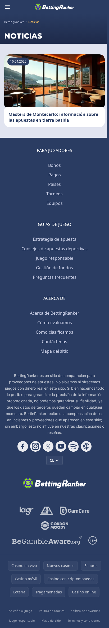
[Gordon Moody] (54, 525)
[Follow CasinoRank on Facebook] (22, 446)
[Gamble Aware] (47, 540)
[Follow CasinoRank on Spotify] (73, 446)
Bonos (54, 165)
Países (54, 184)
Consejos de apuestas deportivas (54, 249)
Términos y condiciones (84, 620)
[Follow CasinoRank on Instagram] (35, 446)
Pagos (54, 175)
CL (52, 460)
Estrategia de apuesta (54, 239)
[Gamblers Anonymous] (46, 511)
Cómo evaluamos (54, 322)
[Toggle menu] (7, 7)
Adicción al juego (20, 611)
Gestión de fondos (54, 268)
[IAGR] (27, 511)
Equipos (55, 203)
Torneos (54, 194)
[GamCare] (74, 511)
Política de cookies (51, 611)
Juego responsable (54, 258)
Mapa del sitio (54, 351)
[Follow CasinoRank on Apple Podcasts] (86, 446)
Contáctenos (54, 341)
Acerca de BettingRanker (54, 313)
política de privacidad (85, 611)
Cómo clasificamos (54, 332)
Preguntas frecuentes (54, 277)
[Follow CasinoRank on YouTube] (61, 446)
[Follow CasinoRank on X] (48, 446)
